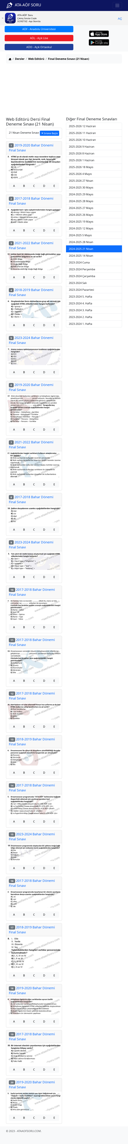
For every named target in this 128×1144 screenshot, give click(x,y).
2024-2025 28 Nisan (81, 242)
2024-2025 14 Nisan (81, 255)
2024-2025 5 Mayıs (80, 235)
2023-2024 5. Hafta (80, 296)
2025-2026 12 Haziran (82, 126)
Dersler (19, 59)
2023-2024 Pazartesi (81, 290)
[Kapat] (3, 18)
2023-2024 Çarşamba (82, 276)
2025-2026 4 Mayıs (80, 174)
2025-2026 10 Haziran (82, 140)
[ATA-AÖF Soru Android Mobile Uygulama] (99, 42)
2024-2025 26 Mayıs (81, 215)
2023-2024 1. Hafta (80, 324)
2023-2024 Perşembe (82, 269)
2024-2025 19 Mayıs (81, 221)
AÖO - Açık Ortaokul (39, 47)
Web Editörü (36, 59)
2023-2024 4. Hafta (80, 303)
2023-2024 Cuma (79, 262)
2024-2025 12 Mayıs (81, 228)
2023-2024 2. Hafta (80, 317)
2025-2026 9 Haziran (81, 146)
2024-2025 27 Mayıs (81, 208)
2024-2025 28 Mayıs (81, 201)
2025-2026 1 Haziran (81, 160)
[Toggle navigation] (117, 5)
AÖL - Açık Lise (39, 38)
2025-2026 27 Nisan (81, 181)
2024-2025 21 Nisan (81, 249)
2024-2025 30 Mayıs (81, 187)
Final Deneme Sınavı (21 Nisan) (68, 59)
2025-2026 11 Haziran (82, 133)
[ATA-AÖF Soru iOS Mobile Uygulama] (99, 33)
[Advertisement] (64, 89)
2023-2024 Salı (78, 283)
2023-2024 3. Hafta (80, 310)
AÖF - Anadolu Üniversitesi (39, 29)
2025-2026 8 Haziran (81, 153)
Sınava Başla (51, 133)
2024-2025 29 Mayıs (81, 194)
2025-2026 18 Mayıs (81, 167)
